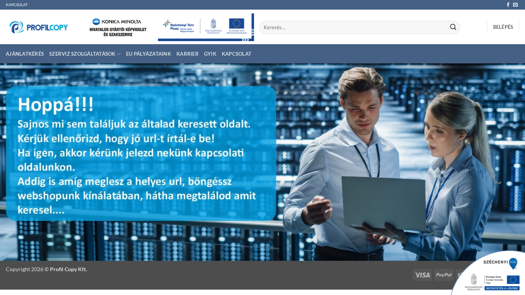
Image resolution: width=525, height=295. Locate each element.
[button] (503, 27)
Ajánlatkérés (25, 54)
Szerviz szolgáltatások (82, 54)
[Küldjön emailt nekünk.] (515, 5)
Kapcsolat (236, 54)
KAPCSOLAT (17, 5)
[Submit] (453, 27)
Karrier (187, 54)
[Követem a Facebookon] (508, 5)
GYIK (210, 54)
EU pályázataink (148, 54)
